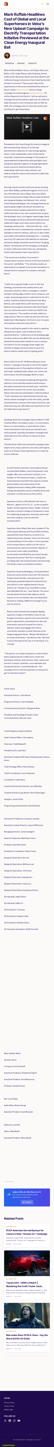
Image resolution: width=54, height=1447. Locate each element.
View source (10, 1181)
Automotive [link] (11, 1227)
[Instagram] (14, 1420)
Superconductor (36, 93)
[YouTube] (19, 1420)
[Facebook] (10, 1420)
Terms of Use (9, 1406)
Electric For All (22, 89)
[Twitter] (5, 1420)
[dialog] (8, 1445)
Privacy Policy (9, 1402)
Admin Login (8, 1409)
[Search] (47, 4)
